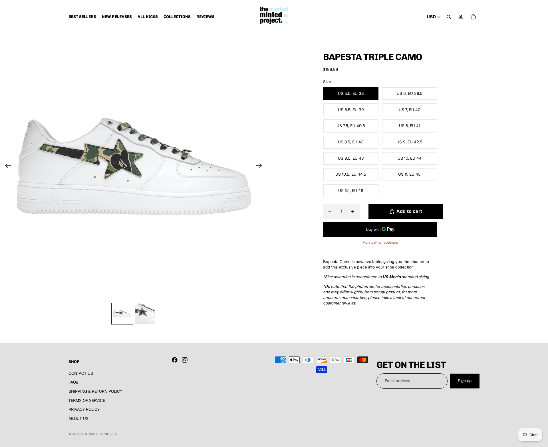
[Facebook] (174, 359)
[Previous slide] (6, 166)
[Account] (460, 17)
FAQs (73, 382)
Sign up (465, 380)
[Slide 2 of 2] (145, 313)
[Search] (448, 17)
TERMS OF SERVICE (86, 400)
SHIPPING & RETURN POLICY (95, 391)
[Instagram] (184, 359)
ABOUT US (78, 418)
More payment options (380, 242)
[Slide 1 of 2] (122, 313)
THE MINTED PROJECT (99, 434)
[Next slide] (260, 166)
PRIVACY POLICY (84, 409)
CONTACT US (80, 373)
